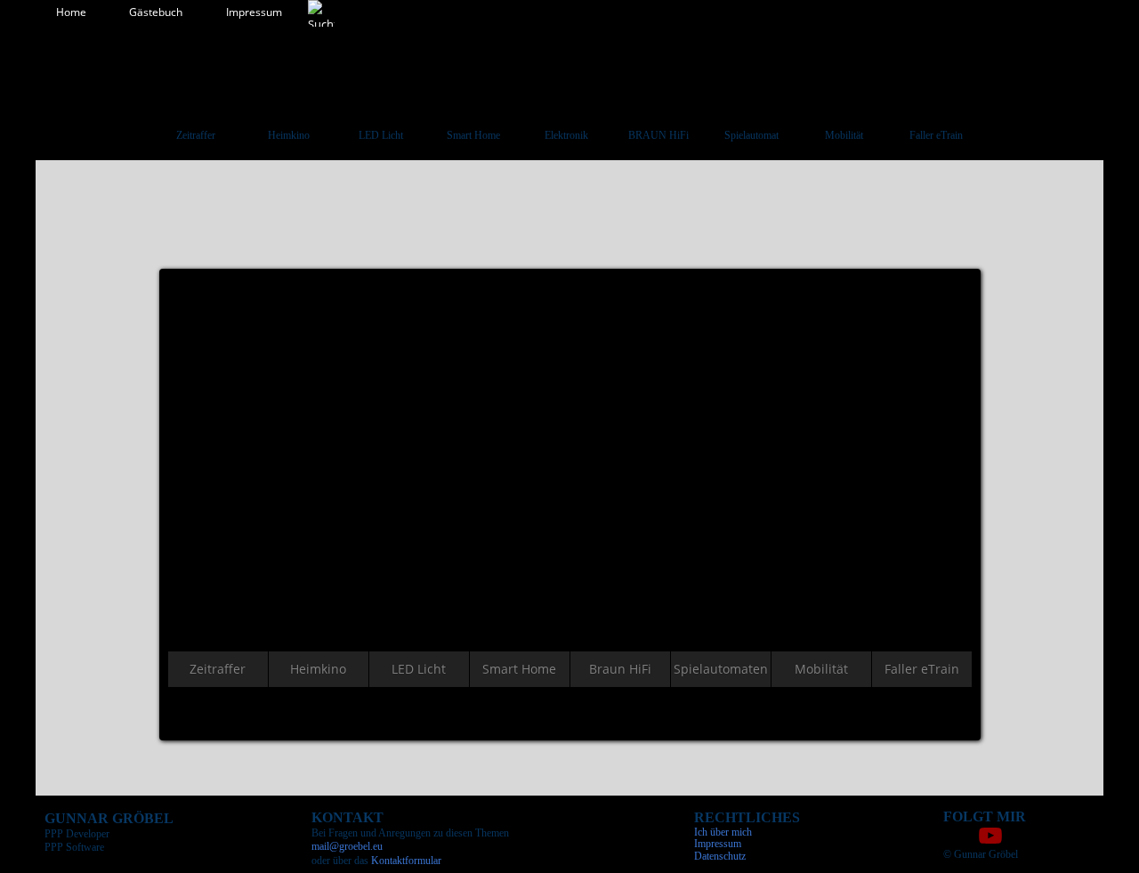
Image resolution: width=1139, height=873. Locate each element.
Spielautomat (751, 135)
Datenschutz (720, 856)
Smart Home (473, 135)
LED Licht (381, 135)
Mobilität (844, 135)
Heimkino (289, 135)
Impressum (254, 12)
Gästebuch (155, 12)
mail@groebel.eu (347, 846)
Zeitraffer (195, 135)
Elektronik (566, 135)
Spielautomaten (721, 668)
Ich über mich (723, 832)
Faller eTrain (936, 135)
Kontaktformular (406, 860)
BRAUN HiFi (658, 135)
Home (71, 12)
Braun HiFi (620, 668)
